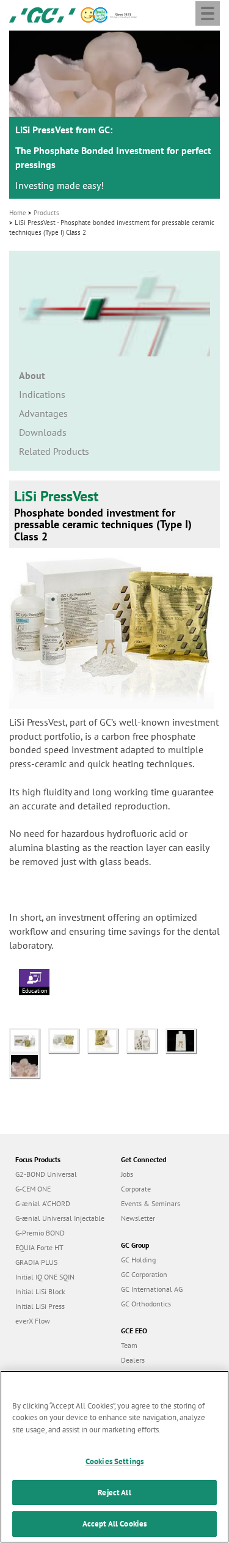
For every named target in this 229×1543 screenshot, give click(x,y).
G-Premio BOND (40, 1232)
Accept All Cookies (114, 1524)
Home (17, 212)
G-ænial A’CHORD (42, 1203)
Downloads (43, 432)
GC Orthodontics (146, 1303)
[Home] (42, 14)
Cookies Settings (114, 1461)
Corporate (136, 1188)
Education (34, 991)
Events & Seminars (150, 1203)
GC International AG (152, 1289)
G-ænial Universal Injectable (59, 1218)
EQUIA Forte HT (39, 1247)
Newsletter (138, 1218)
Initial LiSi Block (40, 1291)
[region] (114, 1457)
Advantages (43, 413)
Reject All (114, 1492)
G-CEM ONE (33, 1188)
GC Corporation (144, 1274)
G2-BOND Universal (46, 1174)
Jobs (127, 1174)
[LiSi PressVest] (28, 1039)
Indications (42, 394)
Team (129, 1345)
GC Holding (138, 1259)
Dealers (133, 1359)
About (32, 375)
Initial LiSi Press (40, 1306)
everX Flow (32, 1320)
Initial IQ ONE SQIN (45, 1276)
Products (46, 212)
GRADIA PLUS (36, 1262)
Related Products (54, 451)
